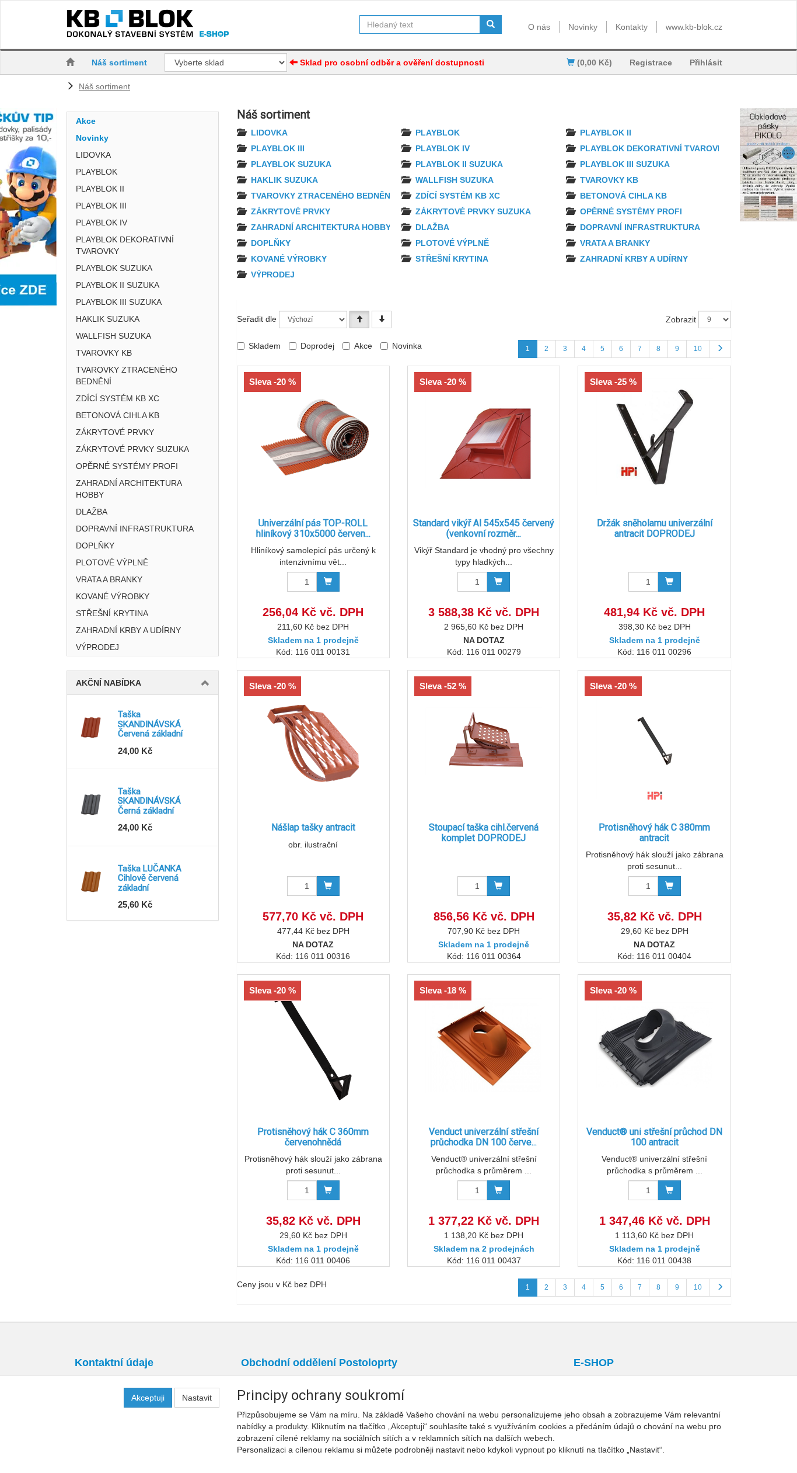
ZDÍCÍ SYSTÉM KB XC (117, 398)
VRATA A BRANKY (109, 579)
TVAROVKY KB (104, 352)
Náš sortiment (119, 62)
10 (698, 349)
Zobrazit (681, 319)
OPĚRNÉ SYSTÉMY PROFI (127, 466)
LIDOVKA (93, 154)
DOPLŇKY (95, 545)
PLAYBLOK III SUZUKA (119, 302)
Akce (86, 121)
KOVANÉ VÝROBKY (112, 596)
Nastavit (197, 1397)
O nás (539, 27)
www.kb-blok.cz (694, 27)
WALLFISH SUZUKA (113, 336)
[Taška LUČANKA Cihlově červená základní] (92, 881)
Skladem (265, 345)
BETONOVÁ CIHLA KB (117, 415)
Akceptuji (148, 1397)
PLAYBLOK (96, 171)
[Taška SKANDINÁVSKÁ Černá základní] (92, 804)
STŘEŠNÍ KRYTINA (112, 613)
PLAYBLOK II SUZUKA (117, 285)
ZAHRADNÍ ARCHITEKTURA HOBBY (128, 488)
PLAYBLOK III (101, 205)
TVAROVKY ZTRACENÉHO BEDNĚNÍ (126, 375)
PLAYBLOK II (100, 188)
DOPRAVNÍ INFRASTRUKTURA (135, 528)
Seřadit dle (257, 319)
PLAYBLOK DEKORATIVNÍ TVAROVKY (125, 245)
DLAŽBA (91, 511)
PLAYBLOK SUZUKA (114, 268)
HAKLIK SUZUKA (107, 319)
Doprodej (317, 345)
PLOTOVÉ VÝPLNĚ (112, 562)
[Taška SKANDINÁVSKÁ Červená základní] (92, 727)
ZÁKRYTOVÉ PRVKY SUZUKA (132, 449)
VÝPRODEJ (97, 647)
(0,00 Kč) (593, 62)
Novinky (582, 27)
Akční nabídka (108, 682)
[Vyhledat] (491, 24)
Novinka (407, 345)
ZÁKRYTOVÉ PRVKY (115, 432)
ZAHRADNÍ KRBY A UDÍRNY (128, 630)
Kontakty (632, 27)
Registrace (651, 62)
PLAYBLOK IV (101, 222)
